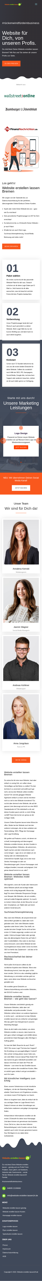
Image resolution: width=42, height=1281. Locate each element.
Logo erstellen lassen (10, 1226)
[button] (39, 441)
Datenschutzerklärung (12, 989)
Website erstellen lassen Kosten (14, 1212)
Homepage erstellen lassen (12, 1215)
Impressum (7, 1249)
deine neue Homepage (27, 1118)
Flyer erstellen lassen (10, 1230)
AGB (4, 1256)
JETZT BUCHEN (21, 447)
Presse (5, 1245)
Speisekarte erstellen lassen (12, 1234)
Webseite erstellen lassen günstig (14, 1208)
